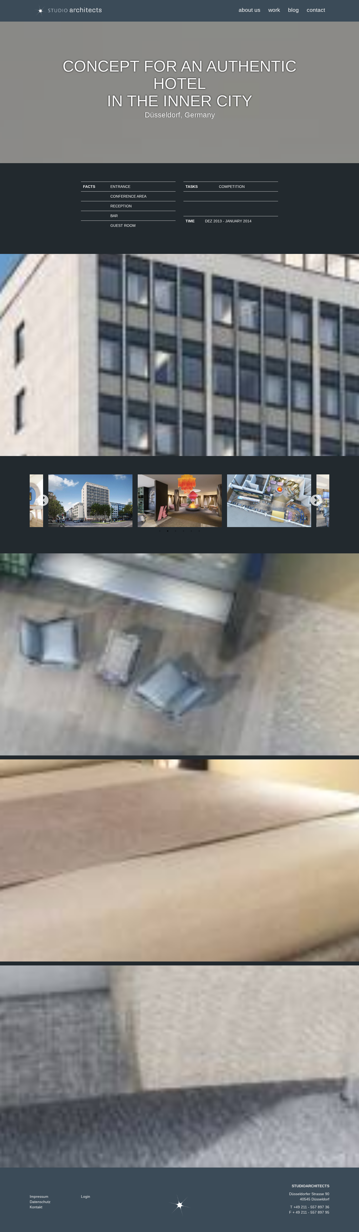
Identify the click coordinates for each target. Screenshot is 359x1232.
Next (316, 500)
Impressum (39, 1196)
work (274, 10)
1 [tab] (159, 531)
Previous (42, 500)
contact (316, 10)
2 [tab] (167, 531)
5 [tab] (191, 531)
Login (85, 1196)
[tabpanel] (180, 500)
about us (249, 10)
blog (293, 10)
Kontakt (36, 1207)
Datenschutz (40, 1202)
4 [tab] (183, 531)
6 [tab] (199, 531)
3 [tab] (175, 531)
